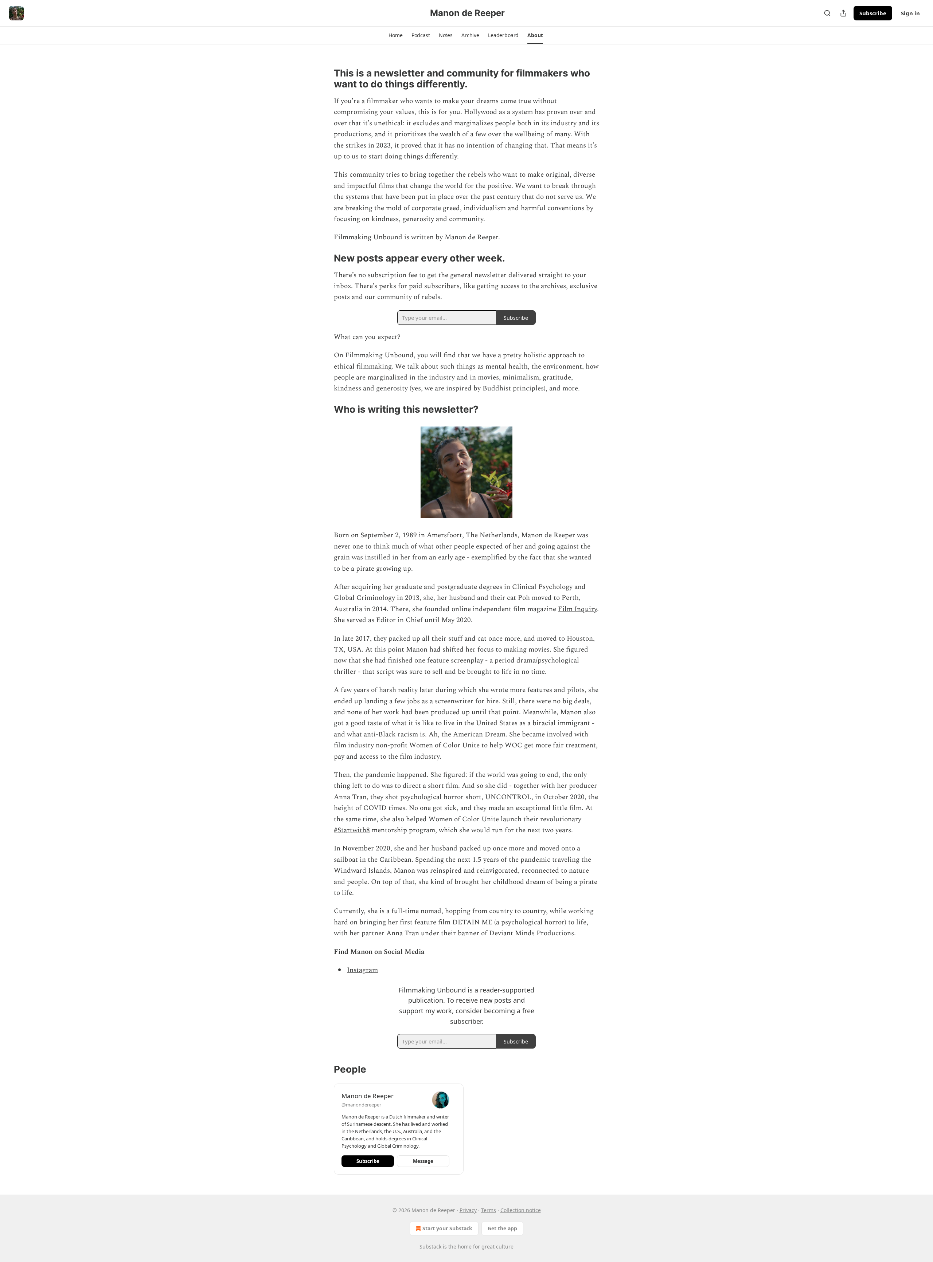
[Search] (827, 13)
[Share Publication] (843, 13)
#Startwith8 (352, 830)
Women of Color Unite (444, 745)
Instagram (362, 970)
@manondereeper (361, 1104)
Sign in (910, 13)
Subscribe (872, 13)
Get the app (502, 1228)
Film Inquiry (577, 609)
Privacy (468, 1210)
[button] (395, 35)
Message (423, 1161)
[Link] (323, 78)
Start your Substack (447, 1228)
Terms (488, 1210)
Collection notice (520, 1210)
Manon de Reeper (367, 1096)
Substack (430, 1246)
